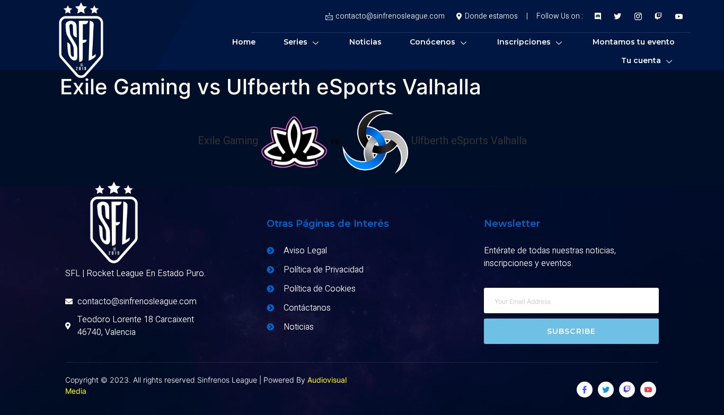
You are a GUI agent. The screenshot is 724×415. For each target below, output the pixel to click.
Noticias (365, 42)
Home (243, 42)
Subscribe (571, 331)
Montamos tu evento (634, 42)
